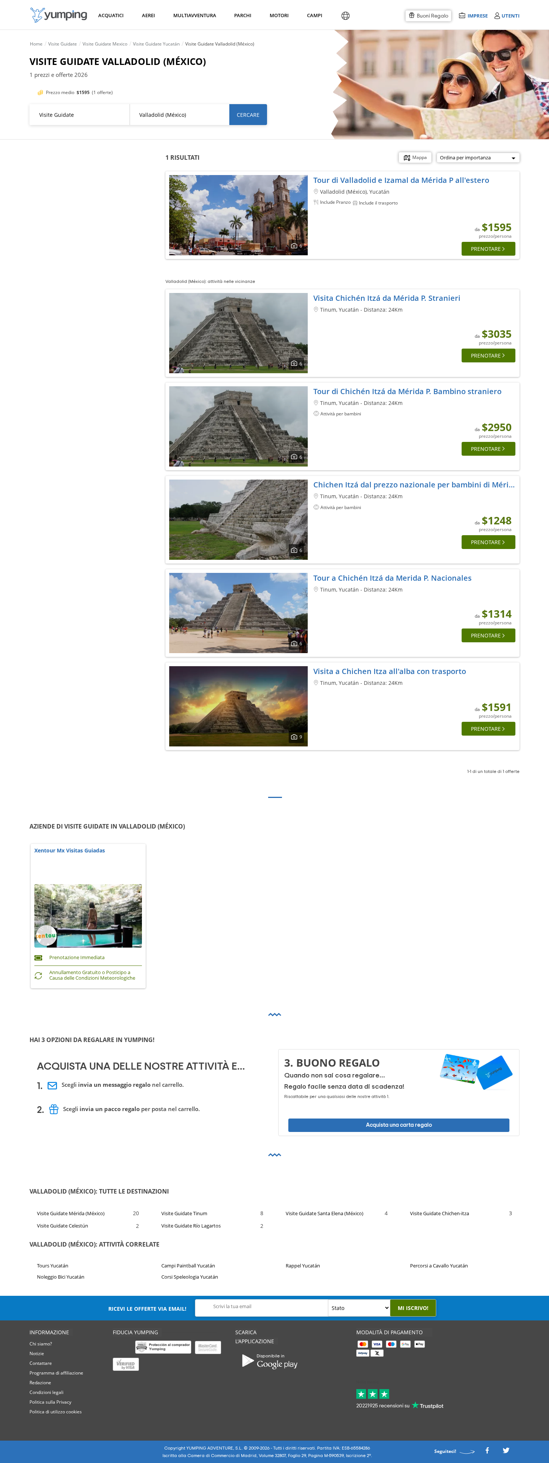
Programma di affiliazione (56, 1373)
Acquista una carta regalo (399, 1125)
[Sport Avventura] (58, 15)
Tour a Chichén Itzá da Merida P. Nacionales (392, 578)
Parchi (242, 15)
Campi (314, 15)
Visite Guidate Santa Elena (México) (324, 1213)
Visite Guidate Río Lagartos (191, 1225)
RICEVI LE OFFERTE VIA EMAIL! (147, 1308)
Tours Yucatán (52, 1265)
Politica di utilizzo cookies (56, 1412)
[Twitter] (506, 1452)
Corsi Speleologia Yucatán (189, 1276)
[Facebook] (487, 1452)
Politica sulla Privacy (50, 1402)
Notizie (37, 1353)
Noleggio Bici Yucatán (60, 1276)
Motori (279, 15)
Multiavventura (193, 15)
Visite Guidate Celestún (62, 1225)
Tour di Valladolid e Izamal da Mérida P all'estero (401, 180)
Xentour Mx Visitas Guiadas (69, 851)
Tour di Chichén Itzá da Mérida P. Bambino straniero (407, 391)
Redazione (40, 1382)
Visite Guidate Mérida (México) (71, 1213)
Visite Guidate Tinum (184, 1213)
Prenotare (486, 248)
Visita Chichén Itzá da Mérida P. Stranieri (386, 298)
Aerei (148, 15)
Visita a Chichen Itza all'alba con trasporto (389, 671)
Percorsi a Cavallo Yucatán (439, 1265)
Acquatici (110, 15)
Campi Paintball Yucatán (188, 1265)
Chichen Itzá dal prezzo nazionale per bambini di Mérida (415, 485)
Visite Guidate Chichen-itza (439, 1213)
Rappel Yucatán (303, 1265)
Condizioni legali (46, 1392)
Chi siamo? (41, 1344)
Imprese (477, 15)
